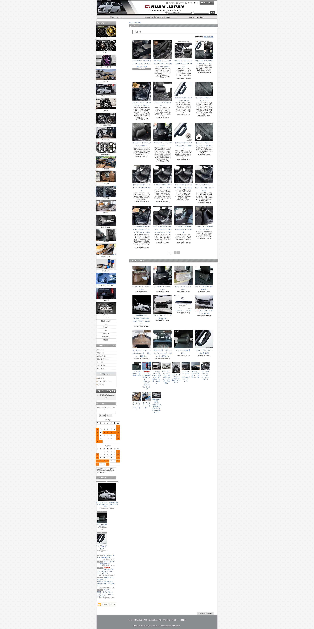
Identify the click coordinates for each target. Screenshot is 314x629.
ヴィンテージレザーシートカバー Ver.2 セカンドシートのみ (204, 188)
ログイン (172, 3)
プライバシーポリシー (170, 620)
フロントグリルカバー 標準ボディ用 (162, 317)
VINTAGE (106, 198)
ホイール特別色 (106, 67)
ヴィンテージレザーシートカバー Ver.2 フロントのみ (183, 186)
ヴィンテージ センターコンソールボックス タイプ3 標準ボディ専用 (142, 63)
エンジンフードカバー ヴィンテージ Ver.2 (204, 228)
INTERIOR (105, 169)
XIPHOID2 (105, 52)
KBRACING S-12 (105, 38)
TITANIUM (105, 271)
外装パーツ (100, 350)
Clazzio (106, 327)
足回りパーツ (101, 356)
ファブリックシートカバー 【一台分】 (146, 405)
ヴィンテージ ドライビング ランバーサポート (142, 144)
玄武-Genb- (105, 315)
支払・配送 (138, 620)
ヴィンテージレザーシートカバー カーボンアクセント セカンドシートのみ (162, 229)
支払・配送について (157, 17)
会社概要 (101, 378)
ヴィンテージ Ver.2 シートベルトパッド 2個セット (204, 144)
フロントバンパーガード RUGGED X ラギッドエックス (186, 376)
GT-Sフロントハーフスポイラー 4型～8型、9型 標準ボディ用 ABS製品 (156, 377)
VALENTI (106, 300)
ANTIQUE (106, 183)
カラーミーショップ (139, 625)
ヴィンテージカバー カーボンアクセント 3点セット (142, 104)
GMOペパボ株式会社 (164, 625)
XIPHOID (106, 110)
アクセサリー (101, 365)
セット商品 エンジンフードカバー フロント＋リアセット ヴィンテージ (163, 63)
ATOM (113, 604)
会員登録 (181, 3)
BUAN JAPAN (106, 321)
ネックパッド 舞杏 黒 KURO (102, 525)
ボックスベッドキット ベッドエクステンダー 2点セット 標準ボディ (141, 353)
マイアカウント (193, 3)
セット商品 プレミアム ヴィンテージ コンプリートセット (183, 63)
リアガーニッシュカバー (183, 311)
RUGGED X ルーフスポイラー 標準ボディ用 (196, 374)
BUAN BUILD (105, 256)
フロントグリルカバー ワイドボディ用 (207, 312)
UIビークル (106, 334)
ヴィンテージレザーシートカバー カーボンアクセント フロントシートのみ (141, 229)
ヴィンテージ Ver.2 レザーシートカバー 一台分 (162, 186)
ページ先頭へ (205, 613)
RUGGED (106, 81)
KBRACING (106, 140)
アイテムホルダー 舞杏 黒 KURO (137, 373)
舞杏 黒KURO (105, 227)
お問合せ (197, 17)
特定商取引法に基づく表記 (152, 620)
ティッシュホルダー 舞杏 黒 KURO (204, 288)
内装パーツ (100, 353)
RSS (105, 604)
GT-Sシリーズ (105, 96)
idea (106, 330)
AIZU (106, 324)
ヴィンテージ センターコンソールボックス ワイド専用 (183, 229)
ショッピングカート (206, 3)
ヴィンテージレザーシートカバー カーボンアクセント (141, 188)
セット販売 (100, 369)
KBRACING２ (106, 154)
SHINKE (106, 318)
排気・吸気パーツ (102, 359)
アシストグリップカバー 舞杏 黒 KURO (101, 546)
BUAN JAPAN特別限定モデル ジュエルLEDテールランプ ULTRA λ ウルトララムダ (147, 381)
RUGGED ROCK (105, 125)
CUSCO (105, 340)
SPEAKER (106, 242)
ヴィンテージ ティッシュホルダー (163, 144)
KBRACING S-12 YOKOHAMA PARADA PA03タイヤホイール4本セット (107, 505)
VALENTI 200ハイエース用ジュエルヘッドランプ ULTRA (105, 571)
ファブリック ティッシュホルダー (183, 288)
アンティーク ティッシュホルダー (142, 288)
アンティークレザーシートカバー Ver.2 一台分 (137, 406)
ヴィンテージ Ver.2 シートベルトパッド (204, 99)
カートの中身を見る (106, 391)
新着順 (211, 37)
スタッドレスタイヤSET (106, 285)
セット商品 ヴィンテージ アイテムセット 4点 (204, 62)
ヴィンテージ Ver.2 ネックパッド (162, 104)
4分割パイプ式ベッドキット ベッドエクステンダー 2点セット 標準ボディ (163, 353)
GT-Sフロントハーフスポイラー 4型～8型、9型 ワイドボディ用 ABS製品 (166, 377)
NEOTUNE (105, 337)
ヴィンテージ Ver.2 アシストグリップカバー (183, 99)
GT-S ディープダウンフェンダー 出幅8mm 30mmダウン (176, 378)
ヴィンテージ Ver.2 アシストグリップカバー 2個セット (183, 146)
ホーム (117, 17)
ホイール (100, 362)
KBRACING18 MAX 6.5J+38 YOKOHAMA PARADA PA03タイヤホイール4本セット (105, 582)
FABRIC (105, 213)
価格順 (206, 37)
